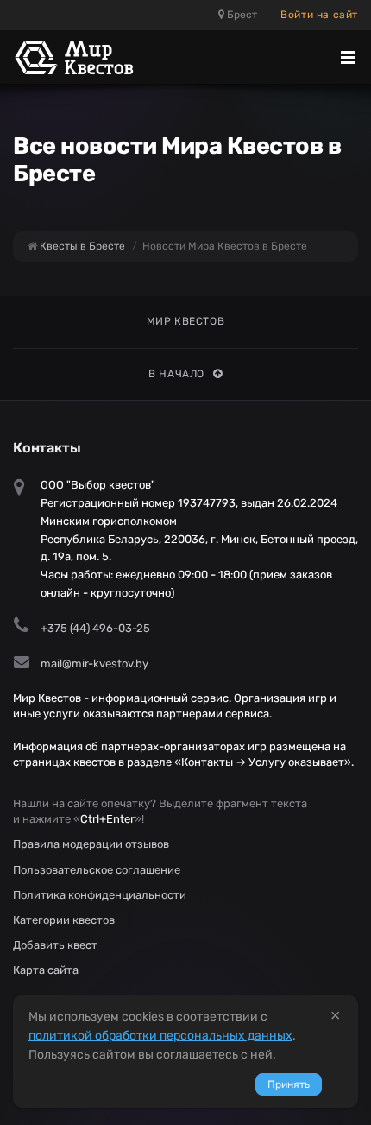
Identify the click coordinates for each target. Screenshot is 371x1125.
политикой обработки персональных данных (160, 1035)
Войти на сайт (319, 15)
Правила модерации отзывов (91, 843)
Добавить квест (55, 945)
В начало (176, 374)
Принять (288, 1084)
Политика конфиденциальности (99, 894)
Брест (240, 15)
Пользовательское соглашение (96, 869)
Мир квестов (186, 321)
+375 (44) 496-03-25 (95, 628)
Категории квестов (64, 919)
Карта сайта (46, 970)
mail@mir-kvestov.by (94, 663)
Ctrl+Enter (107, 818)
